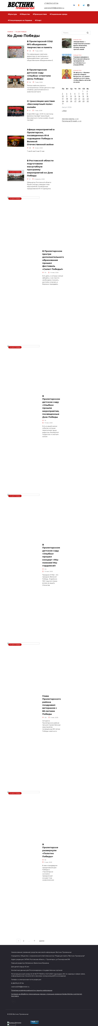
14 (79, 96)
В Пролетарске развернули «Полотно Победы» (50, 850)
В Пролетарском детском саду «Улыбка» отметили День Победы (39, 74)
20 (75, 99)
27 (75, 101)
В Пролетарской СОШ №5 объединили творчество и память (40, 44)
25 (67, 101)
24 (63, 101)
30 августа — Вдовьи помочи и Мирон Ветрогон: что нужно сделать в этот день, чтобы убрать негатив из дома (82, 77)
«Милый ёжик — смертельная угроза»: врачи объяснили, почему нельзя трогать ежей (81, 45)
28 (79, 101)
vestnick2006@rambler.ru (54, 8)
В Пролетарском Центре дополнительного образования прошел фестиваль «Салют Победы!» (53, 260)
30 (88, 101)
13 (75, 96)
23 (88, 99)
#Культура (12, 14)
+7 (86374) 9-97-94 (51, 3)
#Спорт (38, 20)
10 (63, 96)
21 (79, 99)
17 (63, 99)
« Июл (64, 111)
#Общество (25, 14)
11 (66, 96)
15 (83, 96)
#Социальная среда (58, 14)
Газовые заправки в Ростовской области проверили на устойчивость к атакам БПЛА (81, 61)
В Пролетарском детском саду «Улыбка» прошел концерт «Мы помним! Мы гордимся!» (51, 555)
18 (67, 99)
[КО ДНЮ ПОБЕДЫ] (15, 57)
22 (83, 99)
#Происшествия (40, 14)
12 (71, 96)
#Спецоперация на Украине (20, 20)
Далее (41, 941)
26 (71, 101)
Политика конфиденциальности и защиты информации (31, 990)
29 (83, 101)
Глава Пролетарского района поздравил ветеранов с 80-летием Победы (51, 705)
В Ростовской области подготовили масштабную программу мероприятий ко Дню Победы (40, 168)
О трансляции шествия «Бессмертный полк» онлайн (41, 104)
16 (87, 96)
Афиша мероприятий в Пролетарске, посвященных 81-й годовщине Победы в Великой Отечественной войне (40, 137)
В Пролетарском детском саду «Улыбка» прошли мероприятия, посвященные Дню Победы (51, 406)
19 (71, 99)
